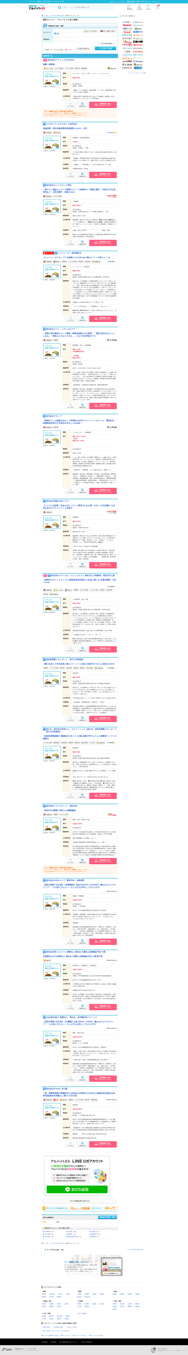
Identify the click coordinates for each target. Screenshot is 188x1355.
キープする (70, 106)
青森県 (51, 1306)
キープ (157, 7)
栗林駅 (93, 1236)
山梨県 (94, 1304)
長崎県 (68, 1316)
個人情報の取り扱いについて (69, 1342)
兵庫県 (87, 1294)
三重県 (137, 1294)
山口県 (130, 1304)
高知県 (115, 1309)
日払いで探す (72, 1327)
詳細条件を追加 (107, 43)
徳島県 (137, 1306)
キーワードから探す (97, 1335)
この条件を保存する (83, 48)
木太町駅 (47, 1236)
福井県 (87, 1306)
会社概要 (44, 1342)
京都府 (94, 1294)
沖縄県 (66, 1319)
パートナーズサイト (80, 1335)
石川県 (79, 1306)
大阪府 (79, 1294)
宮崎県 (59, 1319)
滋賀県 (102, 1294)
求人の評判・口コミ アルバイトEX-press (56, 1331)
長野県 (79, 1304)
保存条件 (139, 9)
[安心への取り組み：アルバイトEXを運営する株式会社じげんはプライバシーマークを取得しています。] (154, 1350)
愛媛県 (130, 1306)
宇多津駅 (47, 1234)
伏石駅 (93, 1231)
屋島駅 (70, 1234)
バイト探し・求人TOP (49, 15)
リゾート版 (82, 1313)
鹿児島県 (59, 1316)
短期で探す (46, 1327)
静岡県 (122, 1294)
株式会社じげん (19, 1349)
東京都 (44, 1294)
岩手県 (44, 1306)
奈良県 (79, 1297)
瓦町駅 (70, 1231)
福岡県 (44, 1316)
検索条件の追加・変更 (107, 1217)
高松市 (63, 15)
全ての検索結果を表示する (80, 1201)
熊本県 (51, 1316)
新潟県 (87, 1304)
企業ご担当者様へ (87, 1342)
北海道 (44, 1304)
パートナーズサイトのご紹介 (137, 73)
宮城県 (51, 1304)
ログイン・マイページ (151, 2)
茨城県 (44, 1297)
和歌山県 (87, 1297)
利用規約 (53, 1342)
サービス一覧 (32, 1349)
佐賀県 (51, 1319)
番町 (57, 34)
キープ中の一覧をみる (136, 1249)
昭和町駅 (94, 1234)
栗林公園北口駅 (73, 1236)
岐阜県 (130, 1294)
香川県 (58, 15)
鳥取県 (115, 1306)
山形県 (66, 1304)
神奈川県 (52, 1294)
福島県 (59, 1304)
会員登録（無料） (135, 2)
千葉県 (68, 1294)
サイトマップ (66, 1335)
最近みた (149, 9)
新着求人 (130, 9)
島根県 (137, 1304)
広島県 (115, 1304)
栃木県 (51, 1297)
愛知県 (115, 1294)
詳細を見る (82, 106)
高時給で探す (59, 1327)
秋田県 (59, 1306)
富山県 (102, 1304)
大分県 (44, 1319)
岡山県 (122, 1304)
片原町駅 (47, 1231)
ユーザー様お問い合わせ (51, 1335)
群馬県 (59, 1297)
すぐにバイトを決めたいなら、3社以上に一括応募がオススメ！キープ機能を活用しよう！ (80, 1208)
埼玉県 (60, 1294)
